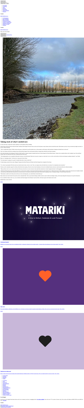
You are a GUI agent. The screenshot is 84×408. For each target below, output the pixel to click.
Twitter (4, 378)
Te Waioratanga (5, 18)
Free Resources (5, 386)
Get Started (5, 5)
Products (4, 8)
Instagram (4, 377)
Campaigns (5, 6)
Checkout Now (3, 34)
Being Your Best (6, 20)
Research (4, 11)
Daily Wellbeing (6, 19)
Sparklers (4, 25)
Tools (4, 7)
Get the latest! (5, 375)
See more (4, 400)
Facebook (4, 376)
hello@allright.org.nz (4, 16)
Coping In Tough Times (7, 22)
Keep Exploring (3, 33)
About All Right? (6, 10)
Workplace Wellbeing (7, 23)
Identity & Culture (6, 24)
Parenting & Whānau (6, 21)
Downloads (5, 9)
